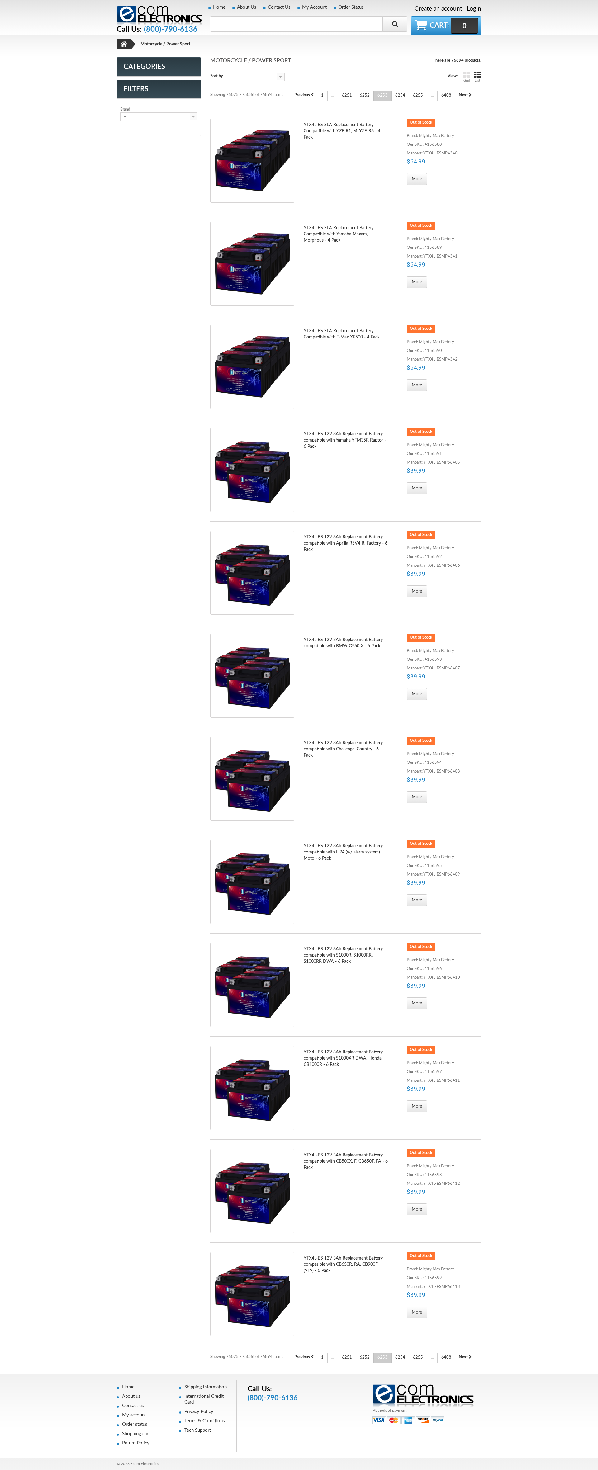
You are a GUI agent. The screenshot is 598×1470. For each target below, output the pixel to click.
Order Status (351, 7)
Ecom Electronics (145, 1464)
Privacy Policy (198, 1411)
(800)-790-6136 (170, 29)
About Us (246, 7)
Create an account (438, 9)
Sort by (216, 76)
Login (474, 9)
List (477, 80)
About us (131, 1396)
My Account (314, 7)
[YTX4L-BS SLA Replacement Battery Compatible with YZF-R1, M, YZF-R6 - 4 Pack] (252, 161)
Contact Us (279, 7)
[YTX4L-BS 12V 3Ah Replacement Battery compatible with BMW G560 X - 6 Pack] (252, 676)
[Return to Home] (124, 44)
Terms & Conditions (204, 1421)
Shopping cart (136, 1433)
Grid (466, 80)
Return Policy (136, 1443)
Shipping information (205, 1387)
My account (134, 1415)
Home (219, 7)
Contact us (133, 1405)
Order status (134, 1424)
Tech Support (197, 1430)
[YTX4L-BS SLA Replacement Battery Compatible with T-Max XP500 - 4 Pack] (252, 367)
